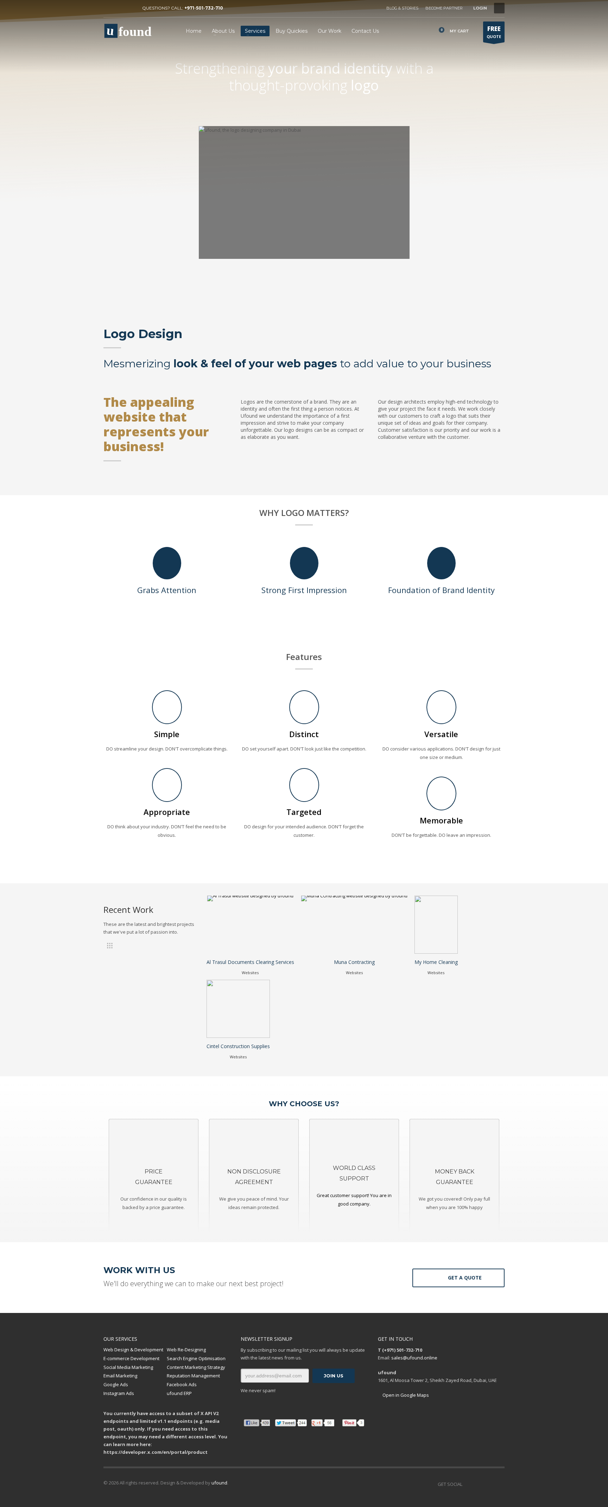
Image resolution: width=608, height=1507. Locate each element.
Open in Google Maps (405, 1395)
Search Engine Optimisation (196, 1358)
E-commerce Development (131, 1358)
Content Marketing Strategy (196, 1367)
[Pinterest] (130, 8)
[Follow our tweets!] (478, 1484)
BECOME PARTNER (444, 8)
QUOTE (494, 32)
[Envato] (499, 1484)
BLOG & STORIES (402, 8)
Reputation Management (193, 1375)
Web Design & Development (133, 1349)
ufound (219, 1483)
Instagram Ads (118, 1393)
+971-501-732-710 (203, 8)
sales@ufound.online (414, 1358)
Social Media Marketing (128, 1367)
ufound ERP (179, 1393)
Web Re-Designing (186, 1349)
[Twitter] (119, 8)
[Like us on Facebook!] (467, 1484)
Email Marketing (120, 1375)
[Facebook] (108, 8)
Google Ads (115, 1384)
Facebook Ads (182, 1384)
